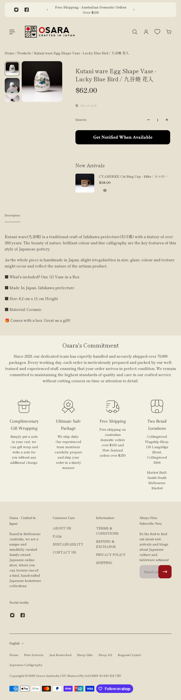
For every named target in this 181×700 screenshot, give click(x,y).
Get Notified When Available (122, 137)
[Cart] (168, 32)
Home (10, 53)
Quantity (81, 119)
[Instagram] (16, 9)
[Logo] (50, 32)
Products (24, 53)
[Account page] (146, 32)
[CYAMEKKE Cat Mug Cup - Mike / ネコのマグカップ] (84, 183)
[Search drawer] (134, 32)
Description (12, 215)
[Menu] (12, 32)
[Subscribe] (165, 571)
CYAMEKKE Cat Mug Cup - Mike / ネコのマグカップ (133, 176)
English (14, 643)
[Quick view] (105, 190)
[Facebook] (26, 9)
